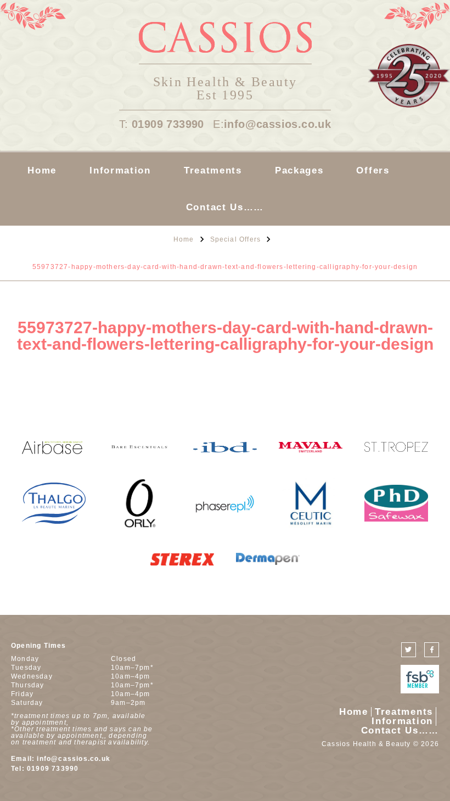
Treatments (213, 170)
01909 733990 (168, 124)
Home (42, 170)
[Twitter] (408, 649)
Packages (299, 170)
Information (120, 170)
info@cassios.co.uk (277, 124)
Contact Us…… (225, 207)
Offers (372, 170)
